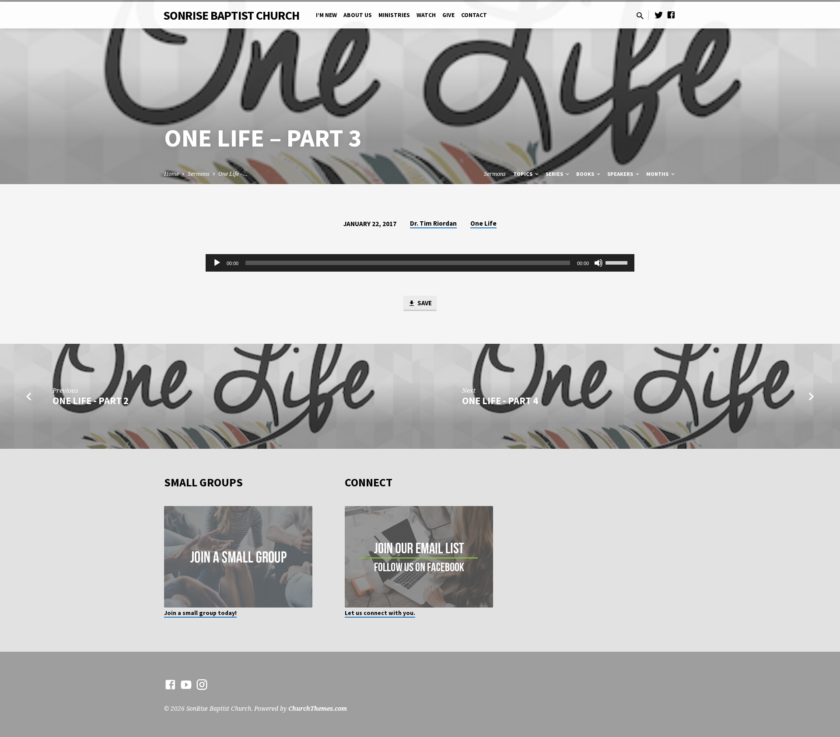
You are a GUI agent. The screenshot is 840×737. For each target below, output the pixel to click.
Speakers (620, 174)
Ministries (394, 15)
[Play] (217, 262)
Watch (426, 15)
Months (658, 174)
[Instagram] (202, 684)
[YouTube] (186, 684)
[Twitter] (659, 14)
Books (585, 174)
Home (171, 174)
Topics (523, 174)
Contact (474, 15)
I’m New (326, 15)
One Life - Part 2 (90, 401)
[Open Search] (640, 15)
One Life (483, 223)
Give (448, 15)
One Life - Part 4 (500, 401)
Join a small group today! (200, 613)
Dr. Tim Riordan (433, 223)
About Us (357, 15)
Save (424, 303)
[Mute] (598, 262)
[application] (420, 263)
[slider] (618, 262)
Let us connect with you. (380, 613)
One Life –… (233, 174)
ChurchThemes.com (317, 708)
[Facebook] (671, 14)
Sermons (199, 174)
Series (555, 174)
